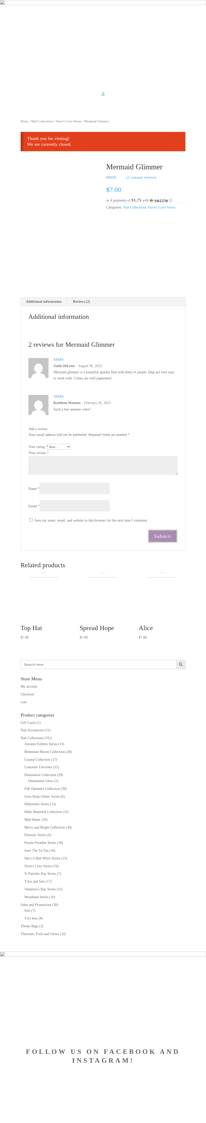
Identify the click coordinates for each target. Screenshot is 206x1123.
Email (34, 506)
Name (33, 489)
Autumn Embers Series (40, 744)
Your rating (37, 447)
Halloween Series (36, 804)
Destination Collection (40, 775)
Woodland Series (36, 897)
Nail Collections (42, 121)
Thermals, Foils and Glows (40, 934)
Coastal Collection (37, 759)
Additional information (44, 301)
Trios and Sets (34, 881)
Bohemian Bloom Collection (44, 752)
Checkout (27, 694)
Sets (27, 910)
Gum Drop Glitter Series (42, 796)
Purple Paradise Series (40, 843)
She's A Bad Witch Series (42, 858)
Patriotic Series (35, 835)
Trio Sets (30, 918)
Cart (24, 702)
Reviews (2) (81, 301)
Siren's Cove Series (69, 121)
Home (25, 121)
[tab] (43, 301)
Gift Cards (28, 723)
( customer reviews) (141, 177)
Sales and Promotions (36, 905)
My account (29, 686)
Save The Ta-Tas (36, 850)
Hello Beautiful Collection (43, 812)
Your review (38, 453)
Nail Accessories (32, 730)
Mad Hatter (32, 820)
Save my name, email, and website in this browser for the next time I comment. (91, 520)
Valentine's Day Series (40, 889)
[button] (145, 200)
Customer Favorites (38, 767)
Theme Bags (29, 926)
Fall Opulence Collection (42, 789)
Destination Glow (40, 781)
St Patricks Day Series (40, 874)
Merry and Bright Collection (44, 827)
